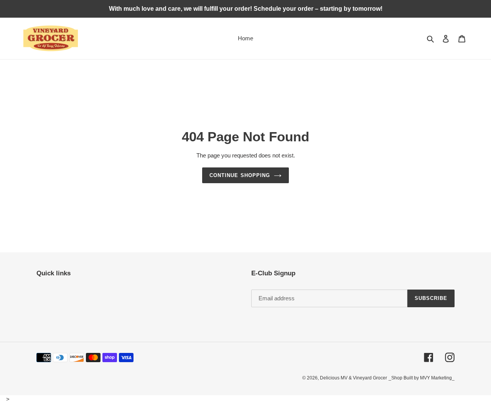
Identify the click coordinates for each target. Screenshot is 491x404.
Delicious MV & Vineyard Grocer (353, 378)
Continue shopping (239, 175)
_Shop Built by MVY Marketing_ (422, 378)
